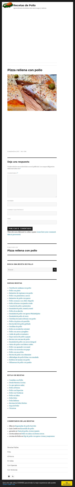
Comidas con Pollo (16, 380)
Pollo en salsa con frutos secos (32, 434)
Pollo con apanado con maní (19, 347)
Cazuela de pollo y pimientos (20, 306)
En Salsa (10, 461)
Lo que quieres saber (16, 385)
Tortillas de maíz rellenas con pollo (22, 319)
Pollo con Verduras (16, 393)
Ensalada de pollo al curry (18, 316)
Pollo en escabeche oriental (19, 329)
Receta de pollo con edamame (20, 355)
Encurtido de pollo (27, 428)
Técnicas (12, 408)
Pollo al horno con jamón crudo (21, 303)
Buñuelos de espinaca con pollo (21, 293)
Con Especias (12, 465)
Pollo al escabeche (16, 311)
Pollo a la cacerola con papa (19, 349)
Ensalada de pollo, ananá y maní (21, 308)
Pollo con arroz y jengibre (18, 332)
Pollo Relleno (14, 401)
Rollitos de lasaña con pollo (19, 360)
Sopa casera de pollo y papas (19, 337)
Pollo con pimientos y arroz (19, 296)
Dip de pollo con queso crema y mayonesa (39, 436)
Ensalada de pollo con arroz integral (22, 342)
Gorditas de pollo (15, 326)
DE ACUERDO (67, 483)
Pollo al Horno (14, 388)
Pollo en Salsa (14, 395)
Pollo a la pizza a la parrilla (19, 321)
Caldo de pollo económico (18, 334)
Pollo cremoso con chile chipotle (21, 301)
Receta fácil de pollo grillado (19, 324)
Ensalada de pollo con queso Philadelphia (24, 314)
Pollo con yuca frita (16, 352)
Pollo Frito (13, 398)
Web (9, 218)
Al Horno (10, 456)
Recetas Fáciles (12, 447)
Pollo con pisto (14, 290)
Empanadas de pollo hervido (25, 426)
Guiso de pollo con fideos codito (21, 344)
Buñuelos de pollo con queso (19, 298)
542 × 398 (23, 151)
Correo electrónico (15, 209)
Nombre (10, 200)
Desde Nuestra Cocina (17, 383)
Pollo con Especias (16, 390)
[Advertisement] (35, 22)
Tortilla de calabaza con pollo (20, 288)
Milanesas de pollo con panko (20, 362)
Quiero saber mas (9, 484)
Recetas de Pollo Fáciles (18, 403)
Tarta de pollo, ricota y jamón (28, 431)
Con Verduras (12, 470)
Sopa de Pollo (14, 406)
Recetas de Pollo (24, 5)
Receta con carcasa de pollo (19, 339)
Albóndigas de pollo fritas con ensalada (23, 357)
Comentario (12, 173)
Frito (9, 452)
